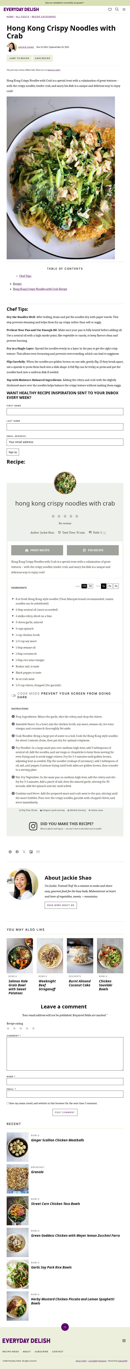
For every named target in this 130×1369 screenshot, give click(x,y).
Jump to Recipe (19, 58)
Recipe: (17, 284)
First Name (14, 405)
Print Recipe (39, 550)
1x (103, 586)
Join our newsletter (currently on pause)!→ (65, 2)
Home (10, 16)
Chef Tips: (25, 276)
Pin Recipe (95, 550)
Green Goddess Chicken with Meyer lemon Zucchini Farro (75, 1235)
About (27, 1351)
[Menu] (123, 9)
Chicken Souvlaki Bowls (105, 985)
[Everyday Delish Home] (21, 9)
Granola (37, 1172)
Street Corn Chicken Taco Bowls (55, 1203)
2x (109, 586)
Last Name (13, 421)
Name (11, 1077)
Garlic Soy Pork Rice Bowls (51, 1267)
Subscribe (41, 1351)
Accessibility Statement (97, 1361)
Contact (58, 1351)
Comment (14, 1036)
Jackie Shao (26, 47)
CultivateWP (122, 1361)
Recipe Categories (44, 16)
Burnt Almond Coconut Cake (80, 983)
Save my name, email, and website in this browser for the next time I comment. (53, 1103)
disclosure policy (53, 70)
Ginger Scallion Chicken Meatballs (57, 1140)
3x (116, 586)
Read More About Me (60, 905)
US (84, 586)
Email (11, 1089)
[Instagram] (123, 1340)
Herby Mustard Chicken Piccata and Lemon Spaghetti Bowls (72, 1301)
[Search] (117, 9)
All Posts (22, 16)
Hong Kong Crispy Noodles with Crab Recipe (40, 289)
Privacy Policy (81, 1361)
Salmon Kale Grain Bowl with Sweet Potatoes (18, 987)
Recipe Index (11, 1351)
